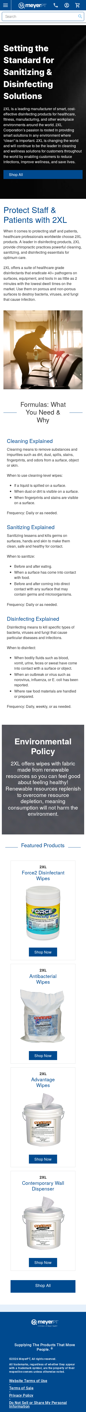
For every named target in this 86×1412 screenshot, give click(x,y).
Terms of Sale (21, 1388)
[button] (5, 5)
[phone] (58, 5)
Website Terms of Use (28, 1381)
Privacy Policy (21, 1395)
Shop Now (43, 952)
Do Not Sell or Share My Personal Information (38, 1404)
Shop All (16, 174)
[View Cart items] (80, 5)
